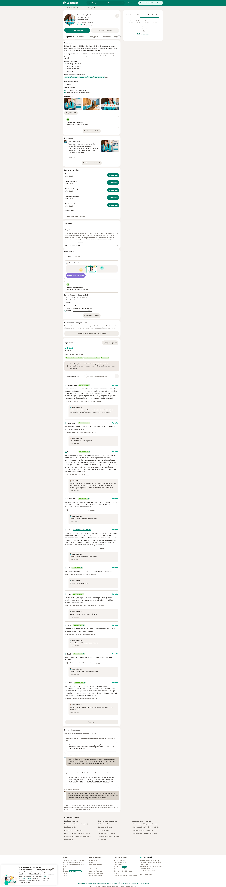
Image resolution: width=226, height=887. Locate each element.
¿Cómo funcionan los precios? (76, 216)
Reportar (98, 401)
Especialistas (92, 860)
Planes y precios (119, 860)
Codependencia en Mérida (106, 833)
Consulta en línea (149, 15)
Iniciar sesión (132, 3)
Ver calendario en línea (83, 93)
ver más (67, 58)
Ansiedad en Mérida (104, 824)
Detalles (71, 176)
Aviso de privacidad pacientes (73, 863)
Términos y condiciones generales (74, 860)
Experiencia (70, 37)
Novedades (80, 37)
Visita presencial (132, 15)
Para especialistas (120, 863)
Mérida (84, 8)
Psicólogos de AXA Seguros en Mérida (144, 824)
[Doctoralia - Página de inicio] (74, 3)
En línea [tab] (68, 256)
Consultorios (106, 37)
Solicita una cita (143, 34)
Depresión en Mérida (105, 827)
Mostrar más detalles (92, 131)
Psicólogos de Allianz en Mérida (142, 830)
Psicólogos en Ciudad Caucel (73, 830)
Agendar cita (113, 175)
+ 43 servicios (69, 211)
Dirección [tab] (77, 256)
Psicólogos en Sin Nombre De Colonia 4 (77, 837)
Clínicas (90, 863)
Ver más (97, 722)
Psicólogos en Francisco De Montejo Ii (77, 833)
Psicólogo (77, 8)
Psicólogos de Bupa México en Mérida (144, 833)
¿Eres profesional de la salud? (150, 3)
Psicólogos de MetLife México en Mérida (145, 827)
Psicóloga (80, 17)
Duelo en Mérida (103, 830)
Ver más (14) (102, 840)
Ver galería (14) (71, 113)
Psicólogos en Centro (71, 827)
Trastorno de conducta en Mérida (109, 837)
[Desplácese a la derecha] (119, 36)
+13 (106, 77)
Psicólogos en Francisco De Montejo (76, 824)
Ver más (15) (68, 840)
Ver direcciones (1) (79, 90)
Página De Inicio (67, 8)
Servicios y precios (93, 37)
